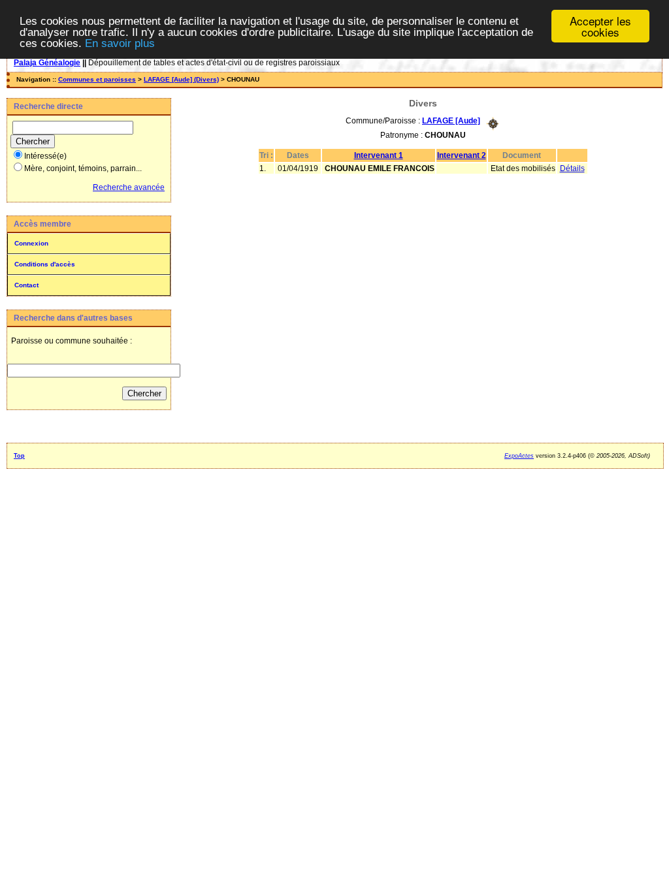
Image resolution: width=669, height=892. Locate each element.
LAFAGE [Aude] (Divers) (181, 79)
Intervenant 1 (378, 155)
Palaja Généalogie (47, 62)
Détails (572, 168)
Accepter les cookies (600, 26)
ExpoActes (519, 456)
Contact (26, 285)
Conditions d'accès (44, 264)
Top (19, 456)
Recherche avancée (129, 187)
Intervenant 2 (461, 155)
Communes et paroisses (97, 79)
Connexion (31, 243)
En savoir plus (120, 43)
